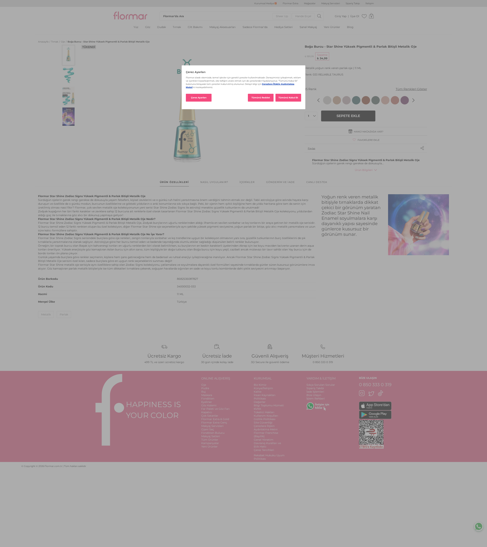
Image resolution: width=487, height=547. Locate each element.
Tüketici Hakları (264, 412)
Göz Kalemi (208, 405)
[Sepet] (371, 16)
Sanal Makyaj (308, 27)
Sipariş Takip (353, 3)
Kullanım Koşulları (266, 415)
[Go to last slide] (318, 100)
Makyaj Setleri (210, 436)
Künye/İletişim (263, 388)
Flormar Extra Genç (214, 422)
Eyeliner (206, 402)
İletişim (369, 3)
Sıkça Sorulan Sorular (320, 385)
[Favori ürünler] (364, 16)
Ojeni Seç (207, 429)
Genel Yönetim (263, 439)
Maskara (206, 395)
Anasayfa (43, 41)
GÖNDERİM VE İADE (280, 182)
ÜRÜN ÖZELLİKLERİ (174, 182)
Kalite (257, 391)
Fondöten (207, 398)
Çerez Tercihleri (264, 450)
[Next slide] (413, 100)
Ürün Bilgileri (364, 170)
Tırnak (177, 27)
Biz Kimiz (260, 385)
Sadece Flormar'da (255, 27)
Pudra (205, 388)
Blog (350, 27)
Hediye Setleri (283, 27)
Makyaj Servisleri (330, 3)
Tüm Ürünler (209, 439)
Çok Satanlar (209, 415)
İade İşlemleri (315, 391)
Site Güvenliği (263, 422)
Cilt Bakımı (195, 27)
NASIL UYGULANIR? (214, 182)
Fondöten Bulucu (212, 433)
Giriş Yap (340, 16)
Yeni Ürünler (332, 27)
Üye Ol (354, 16)
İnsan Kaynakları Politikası (264, 396)
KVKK (257, 409)
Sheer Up (282, 16)
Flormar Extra (290, 3)
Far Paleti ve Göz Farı (215, 409)
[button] (68, 55)
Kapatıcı (206, 412)
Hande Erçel (303, 16)
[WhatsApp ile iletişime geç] (478, 526)
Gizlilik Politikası (264, 419)
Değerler (260, 402)
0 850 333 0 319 (323, 362)
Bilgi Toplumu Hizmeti (269, 405)
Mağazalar (310, 3)
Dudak (161, 27)
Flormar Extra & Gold (215, 419)
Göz (147, 27)
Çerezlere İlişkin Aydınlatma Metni (266, 427)
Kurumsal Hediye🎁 (265, 3)
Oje (63, 41)
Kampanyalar (210, 443)
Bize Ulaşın (313, 395)
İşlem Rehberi (315, 398)
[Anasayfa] (130, 16)
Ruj (203, 391)
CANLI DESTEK (316, 182)
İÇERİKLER (247, 182)
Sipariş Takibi (315, 388)
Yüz (136, 27)
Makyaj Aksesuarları (222, 27)
